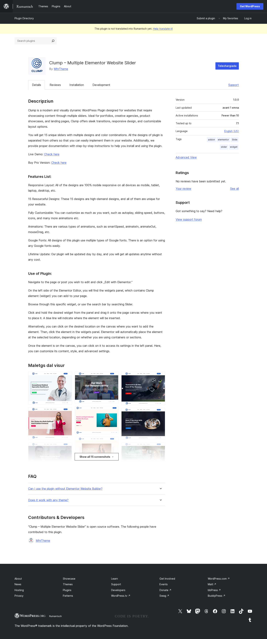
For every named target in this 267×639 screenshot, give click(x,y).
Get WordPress (250, 6)
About (18, 578)
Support (233, 85)
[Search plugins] (53, 41)
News (18, 584)
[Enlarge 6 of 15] (113, 377)
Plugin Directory (24, 18)
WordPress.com (219, 578)
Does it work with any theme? (48, 500)
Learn (114, 578)
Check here (51, 154)
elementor (223, 139)
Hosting (19, 590)
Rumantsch (55, 616)
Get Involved (167, 578)
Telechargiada (227, 65)
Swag (164, 595)
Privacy (19, 595)
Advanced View (186, 157)
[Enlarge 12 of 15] (160, 413)
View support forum (189, 219)
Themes (68, 584)
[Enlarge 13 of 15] (160, 447)
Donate (165, 590)
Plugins (67, 590)
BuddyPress (216, 595)
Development (101, 85)
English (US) (231, 131)
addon (211, 139)
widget (233, 146)
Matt (212, 584)
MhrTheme (61, 69)
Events (163, 584)
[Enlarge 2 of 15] (67, 412)
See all (234, 188)
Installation (76, 85)
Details (36, 85)
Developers (118, 590)
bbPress (214, 590)
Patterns (68, 595)
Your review (183, 188)
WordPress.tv (120, 595)
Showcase (69, 578)
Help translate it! (163, 28)
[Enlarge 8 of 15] (113, 442)
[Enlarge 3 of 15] (67, 447)
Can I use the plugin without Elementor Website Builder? (65, 488)
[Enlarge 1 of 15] (67, 377)
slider (224, 146)
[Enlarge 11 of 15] (160, 377)
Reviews (55, 85)
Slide (234, 139)
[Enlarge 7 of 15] (113, 411)
